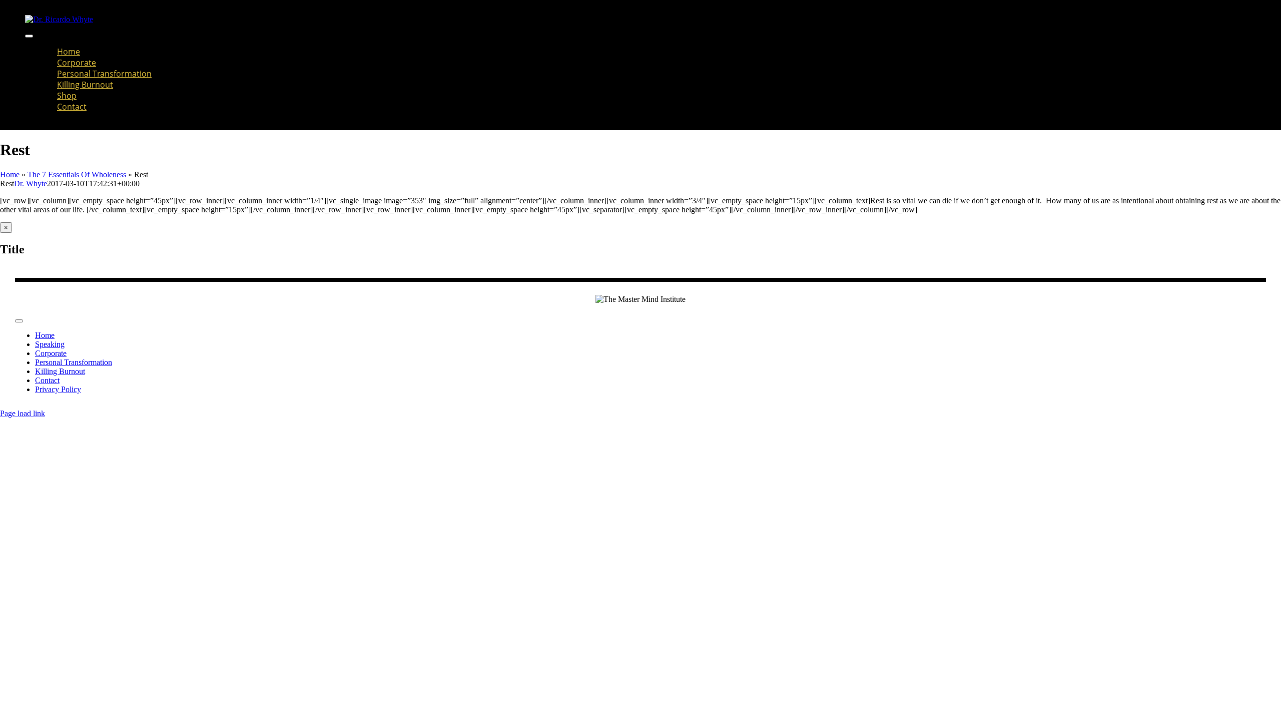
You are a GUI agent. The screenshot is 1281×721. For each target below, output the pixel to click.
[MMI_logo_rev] (59, 19)
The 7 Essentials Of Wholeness (77, 174)
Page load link (22, 413)
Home (10, 174)
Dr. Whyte (30, 183)
